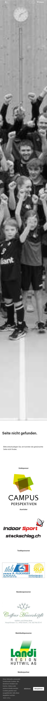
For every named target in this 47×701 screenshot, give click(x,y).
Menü (41, 2)
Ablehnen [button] (27, 689)
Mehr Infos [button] (6, 698)
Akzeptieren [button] (38, 689)
